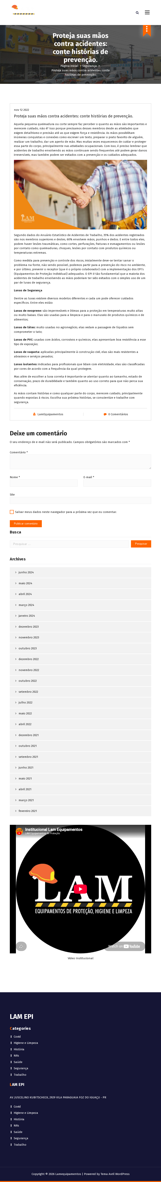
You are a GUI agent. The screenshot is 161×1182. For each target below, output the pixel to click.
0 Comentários (118, 414)
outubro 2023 (28, 648)
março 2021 (26, 800)
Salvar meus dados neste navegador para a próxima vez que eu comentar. (66, 512)
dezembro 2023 (29, 626)
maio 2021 (25, 778)
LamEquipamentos (50, 414)
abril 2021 (25, 789)
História (19, 1049)
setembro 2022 (28, 691)
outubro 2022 (28, 681)
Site (12, 494)
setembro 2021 (28, 757)
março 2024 (26, 605)
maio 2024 (25, 583)
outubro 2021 (28, 746)
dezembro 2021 (29, 735)
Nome (15, 477)
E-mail (88, 477)
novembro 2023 (29, 637)
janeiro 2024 (27, 615)
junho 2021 (26, 767)
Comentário (19, 452)
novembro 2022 (29, 670)
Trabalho (20, 1074)
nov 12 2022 (21, 110)
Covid (17, 1036)
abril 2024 (25, 594)
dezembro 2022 (29, 659)
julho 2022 (25, 702)
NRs (16, 1055)
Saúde (18, 1062)
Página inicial (69, 66)
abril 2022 (25, 724)
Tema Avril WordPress (115, 1174)
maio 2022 (25, 713)
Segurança (89, 66)
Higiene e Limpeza (26, 1043)
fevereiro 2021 (28, 811)
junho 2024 (26, 572)
